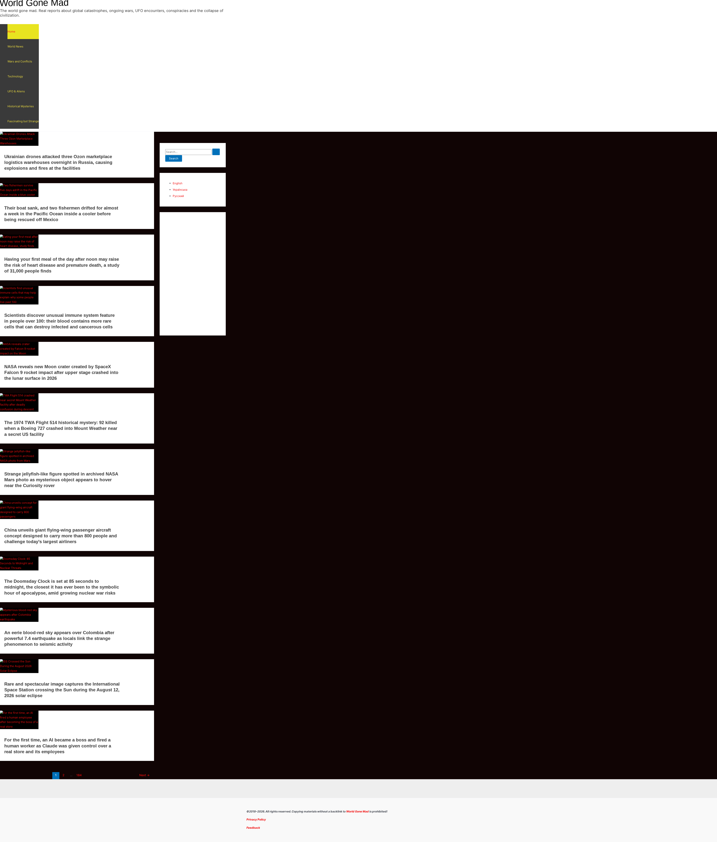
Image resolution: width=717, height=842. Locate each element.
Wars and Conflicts (19, 61)
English (177, 183)
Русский (178, 196)
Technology (15, 76)
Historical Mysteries (20, 106)
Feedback (253, 827)
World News (15, 46)
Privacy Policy (256, 819)
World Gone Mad (357, 811)
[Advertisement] (192, 274)
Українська (180, 189)
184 (79, 775)
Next (144, 775)
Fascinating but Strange (23, 121)
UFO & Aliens (16, 91)
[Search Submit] (216, 152)
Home (11, 31)
